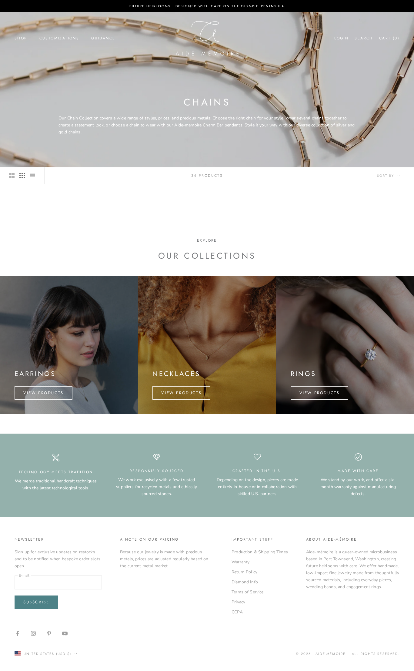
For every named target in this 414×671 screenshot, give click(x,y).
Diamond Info (245, 582)
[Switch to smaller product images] (22, 175)
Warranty (240, 562)
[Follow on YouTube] (65, 633)
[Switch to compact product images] (32, 175)
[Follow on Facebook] (18, 633)
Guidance (103, 38)
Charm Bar (213, 125)
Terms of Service (247, 592)
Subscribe (36, 602)
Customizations (59, 38)
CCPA (237, 612)
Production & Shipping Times (260, 552)
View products (43, 393)
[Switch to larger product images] (12, 175)
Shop (21, 38)
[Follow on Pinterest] (49, 633)
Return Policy (244, 572)
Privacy (238, 602)
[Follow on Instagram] (33, 633)
